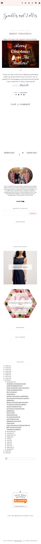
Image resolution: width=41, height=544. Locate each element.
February (10, 447)
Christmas (23, 92)
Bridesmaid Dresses (20, 267)
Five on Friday (11, 412)
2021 (6, 369)
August (9, 437)
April (8, 444)
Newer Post (9, 152)
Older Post (32, 152)
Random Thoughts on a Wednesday (17, 396)
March (9, 445)
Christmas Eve (11, 394)
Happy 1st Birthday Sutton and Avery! (18, 388)
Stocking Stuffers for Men (14, 406)
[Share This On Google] (24, 95)
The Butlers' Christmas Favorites (16, 383)
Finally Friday (11, 423)
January (9, 449)
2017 (6, 376)
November (10, 431)
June (8, 440)
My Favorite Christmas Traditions (16, 404)
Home (21, 153)
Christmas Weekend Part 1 (14, 390)
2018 (6, 374)
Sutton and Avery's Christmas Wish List (18, 425)
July (8, 438)
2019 (6, 373)
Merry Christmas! (12, 392)
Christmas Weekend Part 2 (15, 385)
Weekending (10, 400)
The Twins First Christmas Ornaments (18, 398)
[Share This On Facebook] (16, 95)
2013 (6, 453)
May (8, 442)
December (10, 382)
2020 (7, 371)
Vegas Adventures (12, 415)
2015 (6, 380)
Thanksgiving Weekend (13, 429)
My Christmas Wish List (13, 417)
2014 (6, 451)
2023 (7, 366)
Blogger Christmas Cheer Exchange (17, 402)
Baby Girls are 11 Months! (14, 427)
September (10, 435)
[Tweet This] (19, 95)
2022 (7, 367)
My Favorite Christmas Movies (15, 408)
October (9, 433)
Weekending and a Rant (14, 421)
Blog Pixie (18, 540)
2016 (6, 378)
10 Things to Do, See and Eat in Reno (20, 303)
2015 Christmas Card (13, 419)
